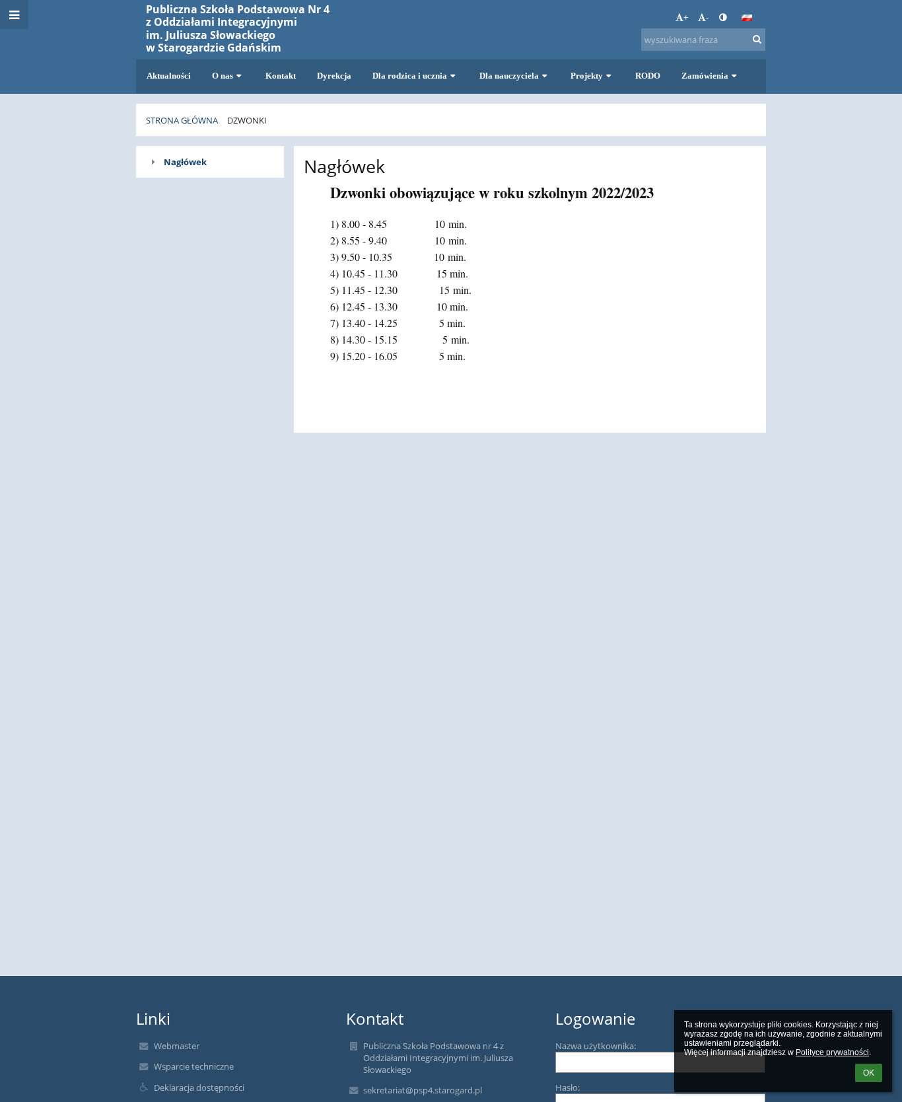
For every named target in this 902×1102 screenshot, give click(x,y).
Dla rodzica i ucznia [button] (409, 76)
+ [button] (685, 17)
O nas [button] (222, 76)
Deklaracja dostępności (199, 1087)
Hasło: (567, 1087)
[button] (722, 17)
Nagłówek (185, 162)
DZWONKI (247, 120)
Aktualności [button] (169, 76)
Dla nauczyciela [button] (509, 76)
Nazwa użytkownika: (595, 1046)
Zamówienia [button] (704, 76)
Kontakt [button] (280, 76)
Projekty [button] (587, 76)
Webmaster (176, 1046)
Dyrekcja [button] (334, 76)
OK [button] (868, 1073)
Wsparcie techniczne (194, 1066)
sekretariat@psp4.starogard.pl (422, 1090)
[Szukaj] (757, 39)
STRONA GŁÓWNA (182, 120)
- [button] (707, 17)
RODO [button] (647, 76)
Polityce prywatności (832, 1052)
